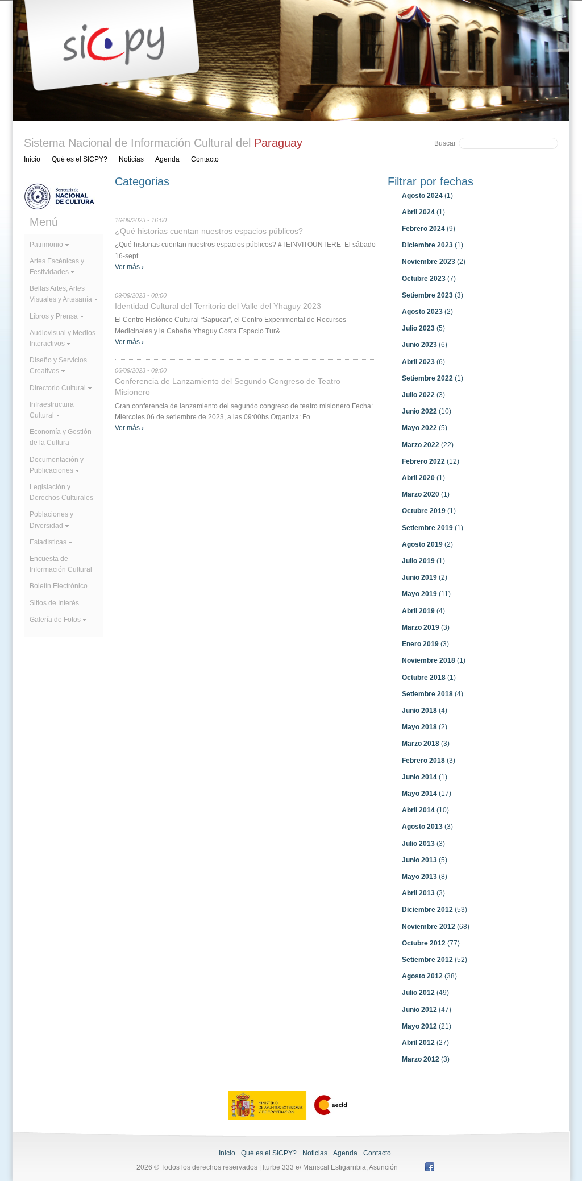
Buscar (445, 143)
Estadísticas (48, 542)
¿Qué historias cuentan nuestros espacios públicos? (209, 231)
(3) (432, 295)
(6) (424, 345)
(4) (423, 611)
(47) (426, 1010)
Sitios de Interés (54, 603)
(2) (433, 262)
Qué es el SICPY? (79, 159)
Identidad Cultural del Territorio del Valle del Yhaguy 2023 (218, 306)
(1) (427, 196)
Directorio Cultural (58, 388)
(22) (428, 445)
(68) (435, 927)
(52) (434, 960)
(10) (426, 411)
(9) (428, 229)
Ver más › (129, 267)
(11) (426, 594)
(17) (426, 794)
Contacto (205, 159)
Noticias (131, 159)
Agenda (167, 159)
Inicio (32, 159)
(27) (425, 1043)
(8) (424, 877)
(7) (429, 279)
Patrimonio (46, 245)
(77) (431, 943)
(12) (430, 461)
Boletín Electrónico (59, 586)
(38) (429, 976)
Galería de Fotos (55, 619)
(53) (434, 910)
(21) (426, 1026)
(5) (423, 328)
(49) (425, 993)
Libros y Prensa (54, 316)
